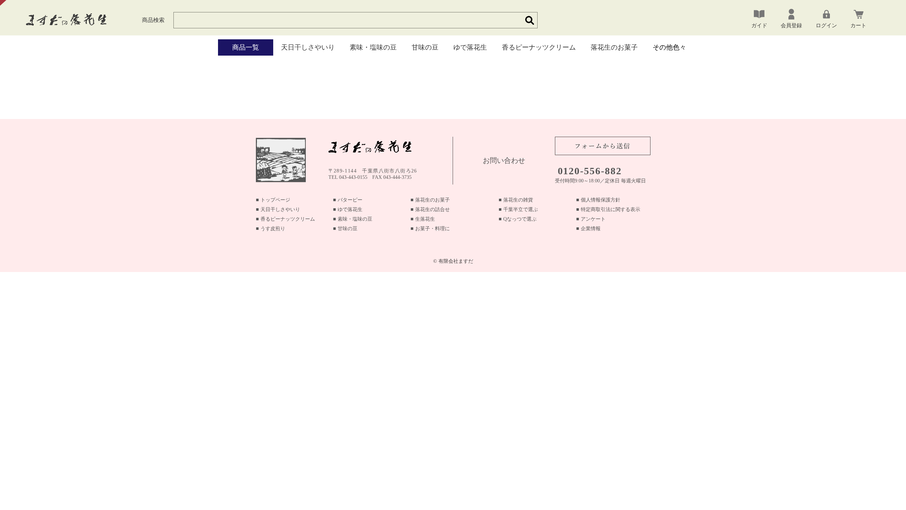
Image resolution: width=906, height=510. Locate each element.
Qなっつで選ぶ (520, 219)
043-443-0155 (353, 177)
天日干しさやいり (308, 47)
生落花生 (425, 219)
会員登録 (791, 25)
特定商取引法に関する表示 (610, 209)
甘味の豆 (425, 47)
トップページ (275, 200)
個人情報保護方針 (600, 200)
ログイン (826, 25)
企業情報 (591, 228)
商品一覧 (245, 47)
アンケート (593, 219)
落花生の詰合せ (432, 209)
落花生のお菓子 (614, 47)
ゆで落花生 (470, 47)
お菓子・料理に (432, 228)
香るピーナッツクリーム (539, 47)
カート (858, 25)
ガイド (759, 25)
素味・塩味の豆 (373, 47)
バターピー (350, 200)
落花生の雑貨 (518, 200)
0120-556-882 (590, 171)
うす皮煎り (272, 228)
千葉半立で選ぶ (520, 209)
